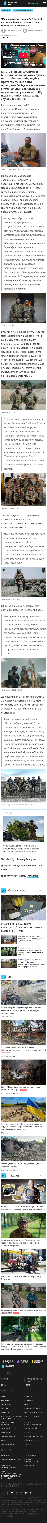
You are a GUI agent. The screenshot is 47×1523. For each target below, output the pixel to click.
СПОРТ (27, 1385)
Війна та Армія (7, 14)
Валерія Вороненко (35, 31)
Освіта (27, 1404)
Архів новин (30, 1455)
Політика (5, 1432)
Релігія (27, 1432)
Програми (29, 1466)
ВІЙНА (4, 1385)
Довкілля (5, 1412)
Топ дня (28, 1444)
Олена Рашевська (14, 31)
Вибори (4, 1408)
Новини (5, 1379)
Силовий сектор (9, 1428)
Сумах (40, 75)
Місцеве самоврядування (32, 1423)
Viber (4, 869)
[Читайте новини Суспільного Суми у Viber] (16, 1493)
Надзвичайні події (33, 1408)
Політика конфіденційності (9, 1467)
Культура (28, 1400)
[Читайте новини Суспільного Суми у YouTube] (12, 1493)
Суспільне (32, 1511)
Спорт (4, 1440)
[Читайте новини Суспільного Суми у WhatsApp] (26, 1493)
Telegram (31, 859)
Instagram (33, 875)
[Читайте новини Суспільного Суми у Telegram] (21, 1493)
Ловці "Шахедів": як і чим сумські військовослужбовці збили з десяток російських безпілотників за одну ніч (21, 848)
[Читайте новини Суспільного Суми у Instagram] (7, 1493)
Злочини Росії (8, 1436)
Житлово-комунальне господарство (12, 1417)
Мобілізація (6, 10)
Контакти (5, 1455)
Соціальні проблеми (34, 1436)
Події (3, 1396)
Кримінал (5, 1400)
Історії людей (31, 1428)
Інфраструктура (31, 1416)
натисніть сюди (33, 1514)
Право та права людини (8, 1423)
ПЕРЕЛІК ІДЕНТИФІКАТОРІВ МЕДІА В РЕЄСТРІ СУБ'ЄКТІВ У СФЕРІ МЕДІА (11, 1475)
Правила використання (31, 1460)
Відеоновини (7, 1444)
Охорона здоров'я (33, 1412)
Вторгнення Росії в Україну (23, 10)
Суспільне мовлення (11, 1459)
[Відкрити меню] (45, 3)
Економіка (6, 1404)
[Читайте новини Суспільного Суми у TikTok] (30, 1493)
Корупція (28, 1396)
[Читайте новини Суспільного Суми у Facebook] (3, 1493)
